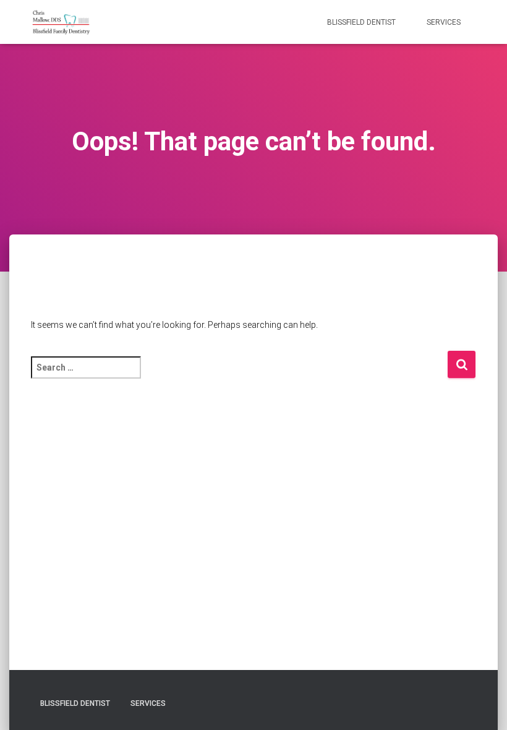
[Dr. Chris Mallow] (61, 22)
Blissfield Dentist (361, 22)
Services (444, 22)
